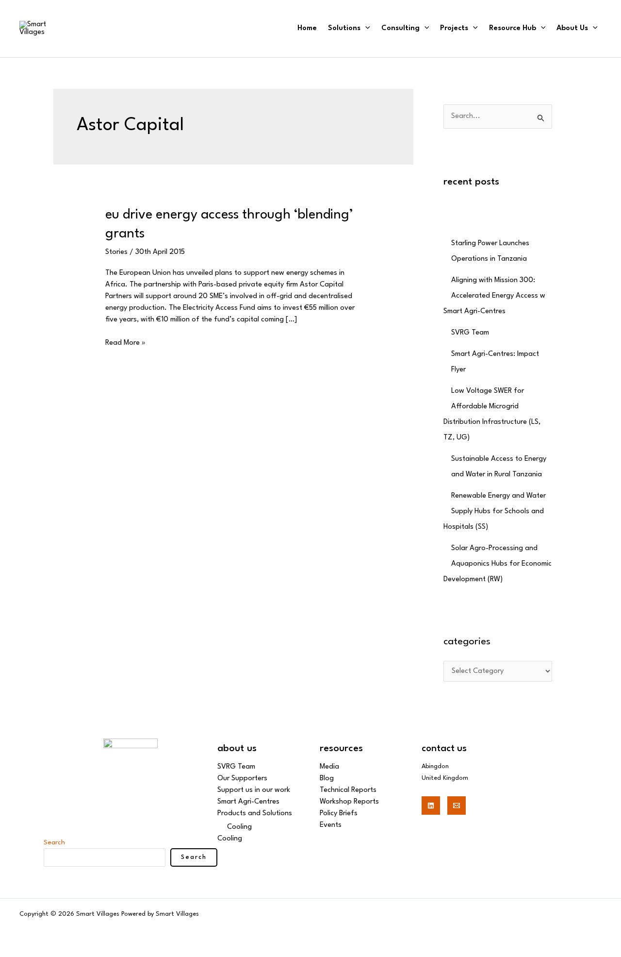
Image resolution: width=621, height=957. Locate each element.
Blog (327, 778)
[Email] (456, 805)
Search (54, 842)
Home (307, 28)
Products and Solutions (254, 813)
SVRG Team (470, 332)
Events (331, 825)
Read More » (125, 342)
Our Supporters (242, 778)
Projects (454, 28)
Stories (116, 252)
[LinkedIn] (431, 805)
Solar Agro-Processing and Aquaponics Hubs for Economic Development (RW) (497, 564)
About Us (572, 28)
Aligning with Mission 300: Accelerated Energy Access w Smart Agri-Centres (494, 296)
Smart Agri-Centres (248, 802)
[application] (365, 28)
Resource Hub (512, 28)
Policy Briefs (339, 813)
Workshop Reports (349, 802)
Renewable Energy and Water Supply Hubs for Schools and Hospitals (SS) (494, 511)
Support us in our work (253, 790)
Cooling (239, 827)
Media (329, 767)
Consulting (400, 28)
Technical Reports (348, 790)
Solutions (344, 28)
